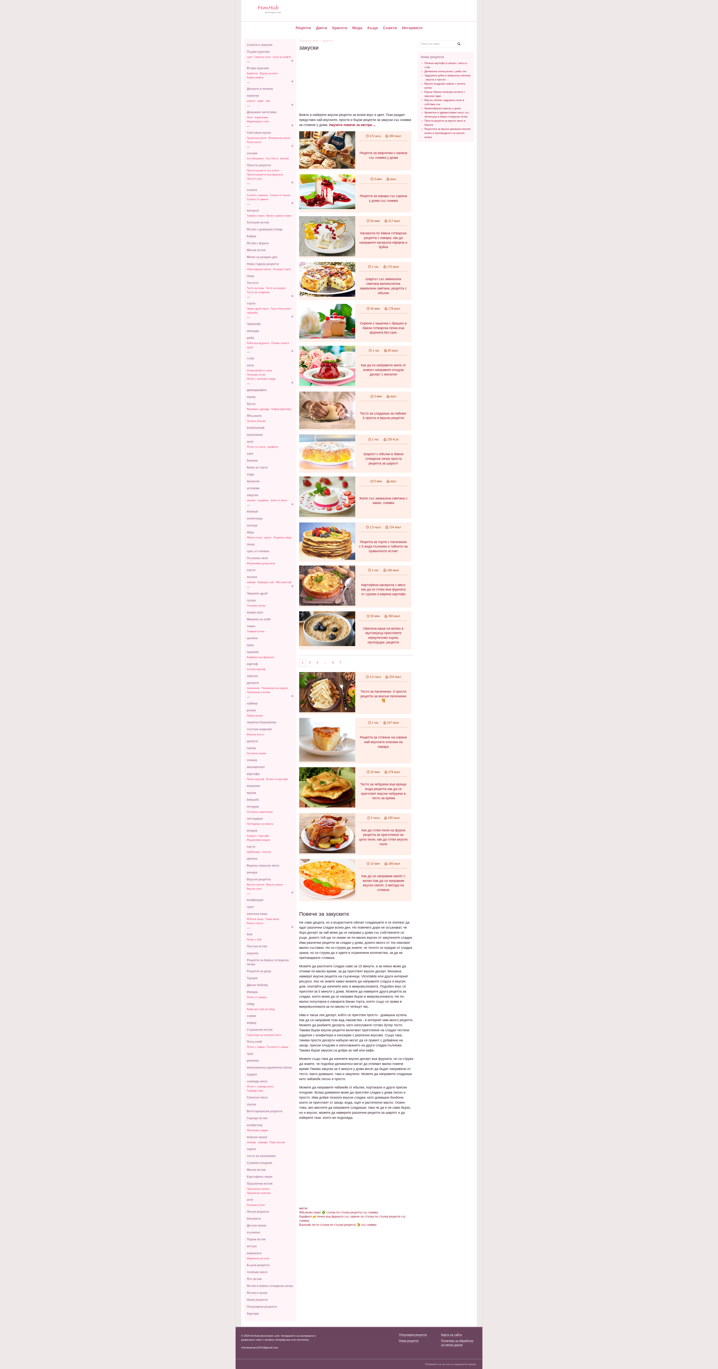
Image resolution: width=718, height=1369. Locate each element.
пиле (250, 365)
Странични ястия (259, 1029)
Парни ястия (256, 1239)
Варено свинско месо (263, 865)
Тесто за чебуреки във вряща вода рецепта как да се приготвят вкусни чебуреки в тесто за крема (383, 791)
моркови (253, 785)
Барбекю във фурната (260, 657)
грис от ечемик (258, 551)
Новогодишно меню (259, 269)
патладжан (255, 818)
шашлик (253, 652)
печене (252, 577)
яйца (250, 532)
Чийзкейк (254, 324)
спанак (252, 760)
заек (250, 453)
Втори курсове (258, 68)
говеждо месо (257, 1081)
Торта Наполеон (281, 308)
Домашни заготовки (262, 112)
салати (252, 189)
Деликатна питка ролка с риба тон (445, 71)
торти (251, 303)
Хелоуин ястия (258, 222)
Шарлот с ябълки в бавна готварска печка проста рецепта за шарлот (383, 458)
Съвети (390, 28)
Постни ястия (257, 946)
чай (268, 100)
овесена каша (257, 913)
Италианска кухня (279, 137)
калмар (251, 1142)
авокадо (253, 330)
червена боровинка (261, 722)
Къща (372, 28)
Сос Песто (272, 158)
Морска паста (255, 734)
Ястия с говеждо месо (260, 1086)
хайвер (252, 703)
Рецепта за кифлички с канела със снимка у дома (383, 155)
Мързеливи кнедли (258, 839)
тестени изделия (259, 729)
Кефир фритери (281, 408)
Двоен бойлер (257, 985)
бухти (251, 403)
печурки (253, 806)
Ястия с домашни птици (265, 229)
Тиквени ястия (255, 631)
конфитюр (255, 1125)
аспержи (253, 488)
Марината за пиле (258, 1258)
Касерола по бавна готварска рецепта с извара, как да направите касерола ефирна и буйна (383, 240)
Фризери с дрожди (258, 408)
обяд (250, 1003)
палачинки (255, 434)
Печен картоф (255, 779)
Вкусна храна (274, 884)
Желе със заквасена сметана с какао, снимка (383, 500)
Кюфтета (252, 73)
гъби (250, 358)
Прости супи (254, 178)
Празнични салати (258, 1188)
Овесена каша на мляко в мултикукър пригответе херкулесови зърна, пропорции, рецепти (383, 635)
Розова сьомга (280, 342)
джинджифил (257, 390)
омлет (267, 537)
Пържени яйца (282, 537)
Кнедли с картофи (258, 835)
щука (250, 347)
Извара (252, 992)
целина (252, 638)
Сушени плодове (259, 1162)
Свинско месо (257, 1097)
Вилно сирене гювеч (279, 215)
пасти (251, 570)
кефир (251, 1022)
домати (252, 741)
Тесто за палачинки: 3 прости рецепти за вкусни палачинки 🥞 (383, 696)
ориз (250, 645)
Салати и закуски (259, 44)
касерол (253, 210)
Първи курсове (258, 51)
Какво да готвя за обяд (261, 1009)
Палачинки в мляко (258, 692)
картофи (253, 773)
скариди (263, 1142)
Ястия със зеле (256, 446)
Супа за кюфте (282, 56)
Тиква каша (272, 918)
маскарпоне (256, 767)
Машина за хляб (259, 619)
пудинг (252, 1074)
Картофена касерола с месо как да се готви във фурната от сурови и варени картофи (383, 589)
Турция (252, 978)
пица (250, 276)
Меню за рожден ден (262, 257)
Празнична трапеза (259, 1192)
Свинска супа (262, 56)
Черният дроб (257, 593)
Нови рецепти (257, 1299)
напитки (253, 95)
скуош (251, 1104)
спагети (266, 851)
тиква (251, 626)
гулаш (251, 600)
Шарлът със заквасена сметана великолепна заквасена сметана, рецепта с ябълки (383, 286)
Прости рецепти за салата (263, 170)
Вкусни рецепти (259, 879)
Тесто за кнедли (275, 287)
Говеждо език (255, 1090)
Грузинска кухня (256, 137)
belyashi (253, 799)
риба (250, 337)
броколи (253, 481)
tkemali (284, 158)
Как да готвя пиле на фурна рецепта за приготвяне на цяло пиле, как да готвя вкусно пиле (383, 837)
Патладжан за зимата (260, 823)
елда (250, 474)
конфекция (255, 900)
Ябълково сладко (257, 1130)
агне (250, 1199)
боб (249, 934)
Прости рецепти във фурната (265, 174)
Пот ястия (254, 1279)
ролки (251, 710)
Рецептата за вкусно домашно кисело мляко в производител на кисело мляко (447, 133)
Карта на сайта (451, 1334)
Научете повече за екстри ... (352, 125)
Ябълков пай (284, 582)
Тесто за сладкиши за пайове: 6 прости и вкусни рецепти (383, 416)
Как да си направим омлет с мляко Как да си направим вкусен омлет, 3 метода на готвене (383, 883)
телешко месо (257, 1272)
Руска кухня (254, 141)
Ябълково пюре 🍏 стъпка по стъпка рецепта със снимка (338, 1212)
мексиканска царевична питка (269, 1067)
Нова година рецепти (263, 264)
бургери (253, 1313)
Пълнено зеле (257, 558)
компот (251, 100)
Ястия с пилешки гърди (261, 378)
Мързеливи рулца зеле (261, 563)
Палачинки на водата (275, 687)
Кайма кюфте (255, 77)
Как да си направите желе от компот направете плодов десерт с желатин (383, 369)
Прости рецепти (259, 165)
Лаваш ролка (255, 715)
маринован (261, 117)
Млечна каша (255, 918)
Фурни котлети (269, 73)
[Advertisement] (356, 77)
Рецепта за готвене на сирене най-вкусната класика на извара (383, 742)
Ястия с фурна (258, 243)
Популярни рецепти (262, 1306)
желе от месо (279, 500)
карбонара (253, 851)
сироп (251, 1149)
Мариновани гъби (258, 121)
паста (251, 846)
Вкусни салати (255, 884)
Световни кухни (259, 132)
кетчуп (252, 1246)
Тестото (253, 282)
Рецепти (303, 28)
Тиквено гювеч (256, 215)
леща (251, 544)
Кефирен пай (265, 582)
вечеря (252, 872)
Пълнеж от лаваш (277, 1046)
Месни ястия (256, 250)
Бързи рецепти (258, 1265)
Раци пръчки (277, 1142)
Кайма (251, 236)
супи (249, 56)
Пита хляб (254, 1041)
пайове (251, 582)
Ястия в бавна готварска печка (270, 1285)
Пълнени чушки (256, 753)
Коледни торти (282, 269)
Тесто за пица (255, 287)
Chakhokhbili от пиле (259, 370)
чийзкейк (252, 312)
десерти (253, 682)
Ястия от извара (257, 997)
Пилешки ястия (256, 374)
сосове (252, 153)
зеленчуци (255, 518)
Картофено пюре (259, 1176)
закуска (252, 675)
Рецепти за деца (259, 971)
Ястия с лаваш (256, 1046)
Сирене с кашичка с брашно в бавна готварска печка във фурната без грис (383, 328)
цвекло (252, 858)
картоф (252, 664)
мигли (303, 1208)
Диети (321, 28)
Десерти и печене (260, 88)
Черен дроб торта (258, 308)
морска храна (257, 1137)
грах (250, 1053)
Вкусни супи (254, 888)
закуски (252, 495)
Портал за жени (308, 40)
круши (251, 792)
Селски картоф (256, 669)
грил (250, 906)
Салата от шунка (280, 195)
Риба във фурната (258, 342)
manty (251, 396)
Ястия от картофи (277, 779)
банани (252, 460)
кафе (260, 100)
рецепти (328, 40)
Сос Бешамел (255, 158)
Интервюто (412, 28)
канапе (251, 500)
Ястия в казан (257, 1292)
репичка (253, 1060)
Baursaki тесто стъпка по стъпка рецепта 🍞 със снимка (337, 1224)
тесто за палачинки (261, 1156)
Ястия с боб (254, 939)
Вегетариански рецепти (264, 1111)
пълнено (253, 1232)
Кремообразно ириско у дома (442, 108)
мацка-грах (255, 612)
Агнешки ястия (256, 1204)
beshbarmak (256, 427)
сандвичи (263, 500)
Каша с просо (255, 923)
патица (252, 525)
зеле (250, 441)
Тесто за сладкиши (258, 292)
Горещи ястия (257, 1118)
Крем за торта (257, 467)
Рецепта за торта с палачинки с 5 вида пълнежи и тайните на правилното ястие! (383, 546)
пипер (251, 748)
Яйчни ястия (254, 537)
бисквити (254, 1218)
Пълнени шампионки (260, 811)
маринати (254, 1253)
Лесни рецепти (258, 1211)
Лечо (250, 117)
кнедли (252, 830)
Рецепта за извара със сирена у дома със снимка (383, 198)
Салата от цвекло (257, 199)
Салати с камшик (257, 195)
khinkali (252, 511)
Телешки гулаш (256, 605)
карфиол (272, 446)
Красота (339, 28)
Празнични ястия (259, 1183)
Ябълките (254, 415)
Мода (357, 28)
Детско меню (256, 1225)
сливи (251, 1015)
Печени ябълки (256, 420)
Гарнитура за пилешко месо (264, 1034)
